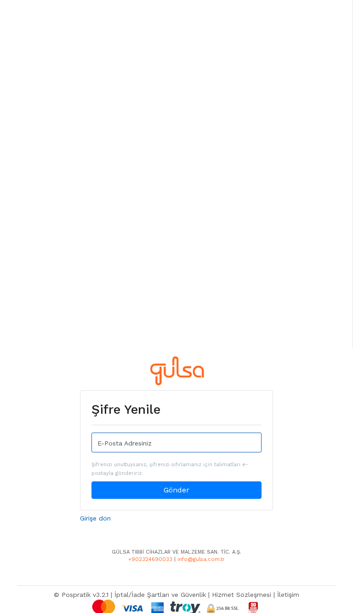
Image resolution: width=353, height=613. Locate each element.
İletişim (288, 594)
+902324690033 (150, 559)
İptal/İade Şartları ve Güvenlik (160, 594)
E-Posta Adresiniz (124, 443)
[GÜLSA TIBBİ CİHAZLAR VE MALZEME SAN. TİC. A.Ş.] (176, 372)
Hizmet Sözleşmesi (241, 594)
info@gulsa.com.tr (201, 559)
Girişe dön (95, 518)
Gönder (176, 490)
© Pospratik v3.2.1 (81, 594)
